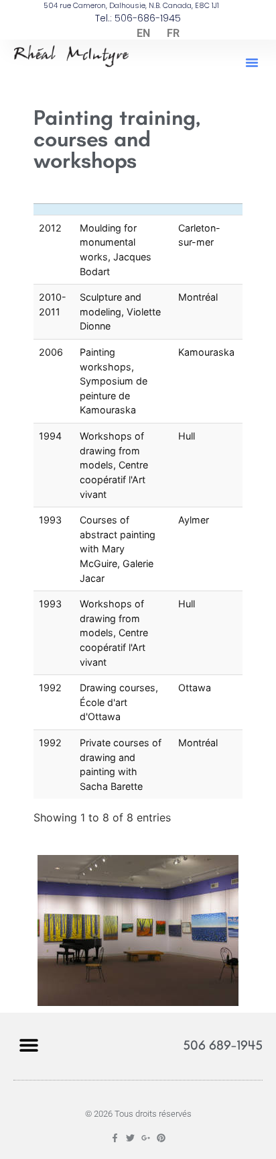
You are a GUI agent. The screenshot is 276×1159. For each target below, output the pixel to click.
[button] (252, 62)
